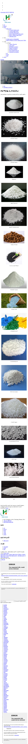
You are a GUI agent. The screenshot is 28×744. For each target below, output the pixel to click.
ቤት (4, 24)
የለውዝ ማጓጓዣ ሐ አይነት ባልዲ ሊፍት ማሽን (16, 40)
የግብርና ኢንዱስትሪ (13, 48)
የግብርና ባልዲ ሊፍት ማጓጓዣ (15, 554)
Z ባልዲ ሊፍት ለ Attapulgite (12, 39)
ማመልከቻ (5, 546)
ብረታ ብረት (11, 45)
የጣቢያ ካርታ (6, 553)
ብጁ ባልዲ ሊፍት (12, 36)
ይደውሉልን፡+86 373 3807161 (7, 12)
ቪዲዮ (7, 54)
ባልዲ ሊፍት (8, 28)
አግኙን (4, 57)
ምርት (4, 27)
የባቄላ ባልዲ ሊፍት (4, 554)
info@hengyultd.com (8, 522)
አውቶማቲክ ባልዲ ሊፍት (11, 555)
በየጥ (7, 56)
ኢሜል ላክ (3, 559)
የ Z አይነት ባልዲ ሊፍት (14, 30)
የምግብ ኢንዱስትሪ (13, 49)
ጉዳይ (4, 532)
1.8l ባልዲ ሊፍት (21, 555)
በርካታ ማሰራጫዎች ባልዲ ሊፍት (16, 34)
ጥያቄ (7, 508)
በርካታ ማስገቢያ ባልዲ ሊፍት (15, 35)
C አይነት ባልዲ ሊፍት (13, 31)
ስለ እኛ (5, 26)
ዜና (7, 53)
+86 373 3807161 (7, 520)
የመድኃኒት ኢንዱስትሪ (14, 52)
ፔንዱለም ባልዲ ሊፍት (14, 32)
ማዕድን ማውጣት (13, 44)
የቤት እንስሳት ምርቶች (14, 50)
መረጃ (4, 533)
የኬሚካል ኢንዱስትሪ (13, 46)
